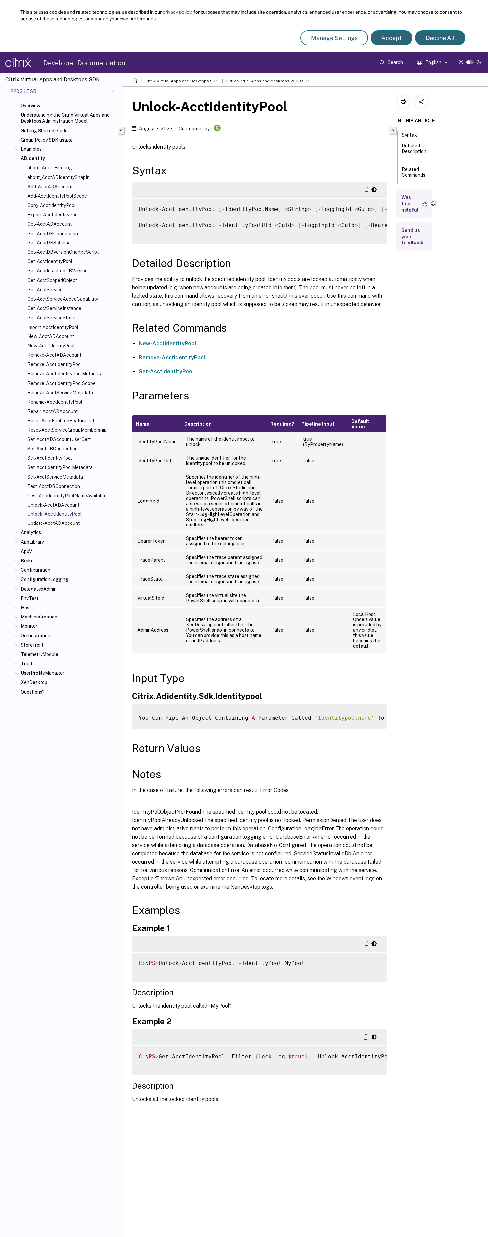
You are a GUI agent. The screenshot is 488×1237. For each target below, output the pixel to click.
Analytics (31, 532)
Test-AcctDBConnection (53, 486)
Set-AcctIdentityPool (49, 458)
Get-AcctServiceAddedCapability (62, 299)
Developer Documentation (84, 63)
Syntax (409, 135)
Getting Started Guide (44, 130)
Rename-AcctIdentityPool (54, 402)
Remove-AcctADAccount (54, 355)
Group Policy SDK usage (47, 140)
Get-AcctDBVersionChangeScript (63, 252)
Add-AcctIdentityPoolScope (57, 196)
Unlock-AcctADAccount (53, 505)
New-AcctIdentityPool (51, 345)
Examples (31, 149)
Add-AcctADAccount (50, 186)
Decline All (440, 37)
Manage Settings (334, 37)
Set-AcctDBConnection (52, 448)
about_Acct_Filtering (49, 167)
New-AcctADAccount (50, 336)
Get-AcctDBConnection (52, 233)
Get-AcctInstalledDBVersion (57, 270)
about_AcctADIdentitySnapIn (58, 177)
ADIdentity (33, 158)
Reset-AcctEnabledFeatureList (60, 420)
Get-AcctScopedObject (52, 280)
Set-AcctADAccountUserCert (59, 439)
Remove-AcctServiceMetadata (60, 392)
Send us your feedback (412, 236)
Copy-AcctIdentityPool (51, 205)
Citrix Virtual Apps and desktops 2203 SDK (268, 81)
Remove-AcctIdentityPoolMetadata (65, 373)
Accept (391, 37)
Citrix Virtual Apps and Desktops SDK (181, 81)
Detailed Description (414, 148)
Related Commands (413, 172)
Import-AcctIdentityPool (52, 327)
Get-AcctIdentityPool (49, 261)
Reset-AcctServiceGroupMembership (67, 430)
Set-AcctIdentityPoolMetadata (60, 467)
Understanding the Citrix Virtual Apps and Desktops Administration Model (65, 118)
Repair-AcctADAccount (52, 411)
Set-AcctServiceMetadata (55, 477)
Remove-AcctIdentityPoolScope (61, 383)
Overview (30, 105)
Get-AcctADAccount (49, 224)
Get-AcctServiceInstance (54, 308)
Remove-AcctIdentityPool (54, 364)
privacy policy (177, 12)
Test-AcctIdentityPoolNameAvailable (67, 495)
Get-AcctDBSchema (49, 242)
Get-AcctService (45, 289)
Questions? (33, 692)
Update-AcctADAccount (53, 523)
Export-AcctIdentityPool (53, 214)
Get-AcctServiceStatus (52, 317)
